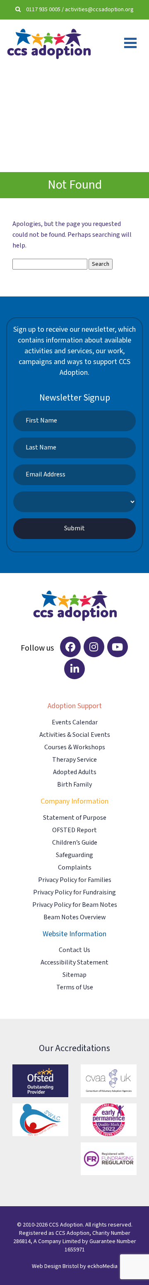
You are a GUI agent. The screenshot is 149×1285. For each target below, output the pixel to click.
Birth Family (74, 784)
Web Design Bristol (55, 1266)
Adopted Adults (74, 772)
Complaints (74, 867)
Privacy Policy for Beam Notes (74, 905)
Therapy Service (74, 759)
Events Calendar (75, 722)
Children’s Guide (74, 842)
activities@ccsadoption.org (99, 9)
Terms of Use (74, 987)
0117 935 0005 (43, 9)
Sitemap (74, 975)
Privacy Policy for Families (74, 880)
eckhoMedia (102, 1266)
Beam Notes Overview (74, 917)
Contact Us (74, 950)
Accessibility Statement (74, 962)
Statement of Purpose (74, 818)
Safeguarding (74, 855)
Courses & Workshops (74, 747)
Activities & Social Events (74, 735)
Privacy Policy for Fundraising (74, 892)
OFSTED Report (74, 830)
